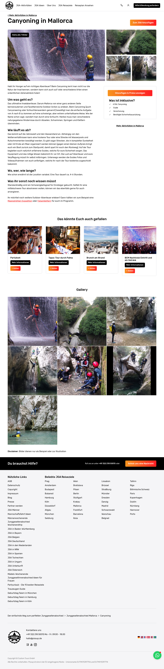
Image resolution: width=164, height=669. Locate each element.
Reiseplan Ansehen (84, 5)
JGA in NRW (13, 549)
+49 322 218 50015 (107, 463)
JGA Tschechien (15, 557)
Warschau (106, 514)
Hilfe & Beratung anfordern (147, 5)
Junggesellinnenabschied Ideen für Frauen (25, 579)
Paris (132, 493)
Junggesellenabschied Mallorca (81, 616)
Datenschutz (14, 485)
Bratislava (78, 485)
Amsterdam (50, 485)
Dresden (106, 497)
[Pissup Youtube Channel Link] (31, 644)
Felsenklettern (44, 201)
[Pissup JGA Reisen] (9, 5)
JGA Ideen (39, 5)
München (49, 514)
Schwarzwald (108, 510)
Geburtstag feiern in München (22, 593)
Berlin (76, 493)
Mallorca (77, 506)
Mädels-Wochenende (18, 574)
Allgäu (48, 510)
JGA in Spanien (15, 553)
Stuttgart (77, 497)
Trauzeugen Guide (16, 589)
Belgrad (105, 518)
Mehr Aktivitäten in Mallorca (130, 126)
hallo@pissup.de (34, 638)
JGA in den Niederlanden (20, 545)
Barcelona (78, 514)
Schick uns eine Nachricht (141, 463)
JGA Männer (14, 510)
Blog (10, 497)
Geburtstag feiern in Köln (20, 601)
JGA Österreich (15, 570)
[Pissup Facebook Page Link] (27, 644)
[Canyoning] (138, 637)
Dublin (133, 502)
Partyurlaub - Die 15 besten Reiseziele (26, 585)
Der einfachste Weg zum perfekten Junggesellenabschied (35, 616)
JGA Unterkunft (15, 566)
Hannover (134, 510)
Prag (47, 481)
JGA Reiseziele (65, 5)
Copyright (12, 489)
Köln (47, 502)
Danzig (105, 502)
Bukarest (49, 493)
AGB (10, 481)
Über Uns (51, 5)
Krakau (76, 502)
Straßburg (106, 489)
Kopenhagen (136, 497)
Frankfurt (77, 510)
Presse (11, 502)
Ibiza (75, 518)
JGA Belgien (14, 537)
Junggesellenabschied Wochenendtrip (19, 523)
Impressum (13, 493)
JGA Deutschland (16, 541)
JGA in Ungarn (15, 562)
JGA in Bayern (15, 533)
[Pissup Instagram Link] (35, 644)
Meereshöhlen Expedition (20, 201)
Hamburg (49, 497)
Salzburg (49, 518)
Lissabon (106, 481)
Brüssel (105, 485)
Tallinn (133, 481)
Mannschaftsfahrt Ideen (19, 514)
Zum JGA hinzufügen (143, 22)
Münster (106, 493)
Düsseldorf (50, 506)
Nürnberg (134, 506)
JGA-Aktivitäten (24, 5)
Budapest (49, 489)
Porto (132, 514)
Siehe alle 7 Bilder (20, 35)
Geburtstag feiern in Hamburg (22, 597)
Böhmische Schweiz (139, 489)
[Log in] (128, 5)
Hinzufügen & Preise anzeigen (130, 93)
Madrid (105, 506)
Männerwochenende (18, 518)
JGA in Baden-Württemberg (21, 529)
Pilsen (76, 489)
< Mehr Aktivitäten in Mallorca (22, 15)
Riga (132, 485)
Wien (75, 481)
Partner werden (15, 506)
